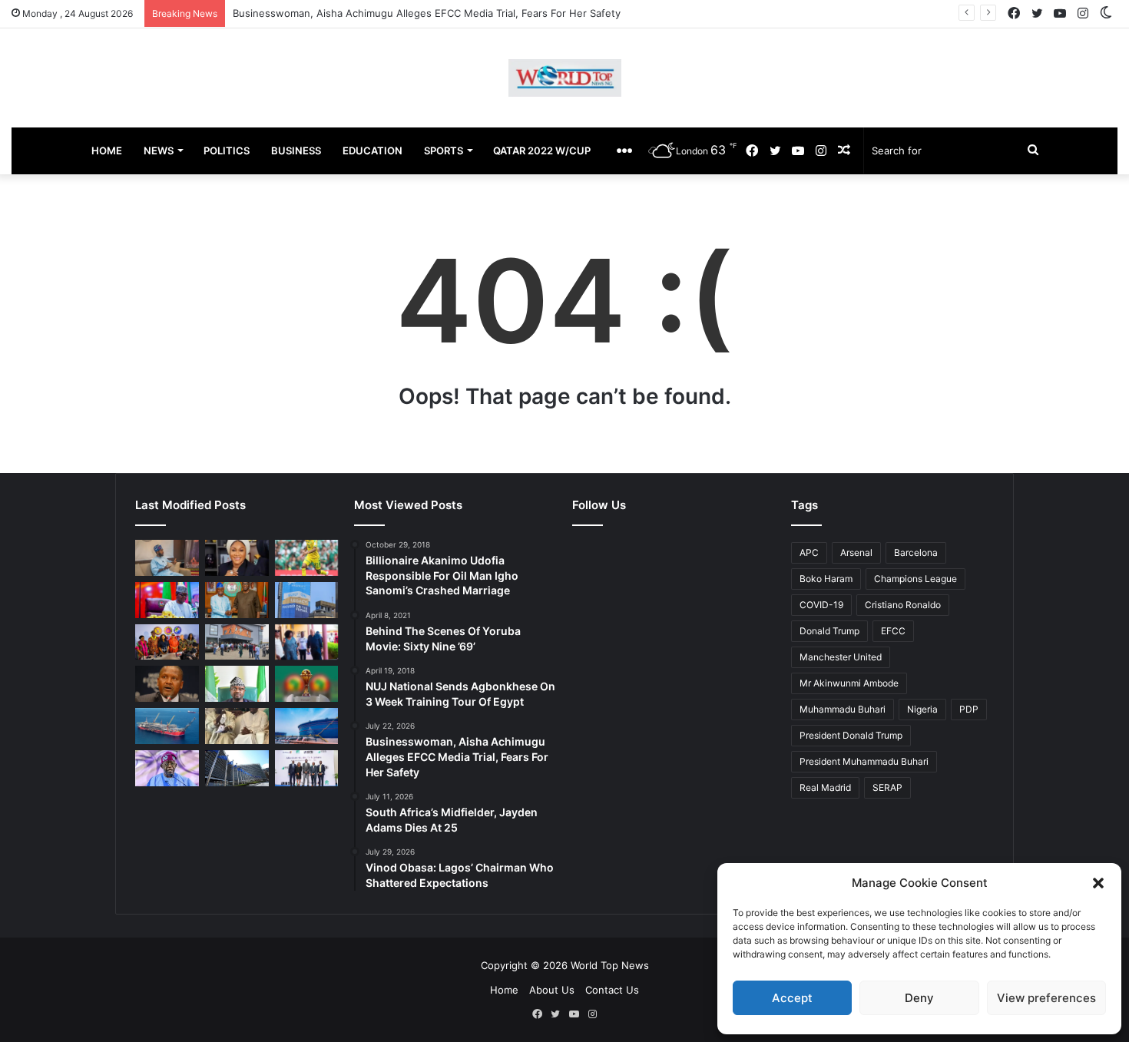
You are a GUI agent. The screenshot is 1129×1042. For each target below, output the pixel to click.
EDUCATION (372, 150)
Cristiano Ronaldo (903, 604)
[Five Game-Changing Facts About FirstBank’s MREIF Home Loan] (307, 768)
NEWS (159, 150)
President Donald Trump (851, 735)
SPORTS (443, 150)
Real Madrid (825, 787)
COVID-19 (821, 604)
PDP (968, 709)
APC (809, 552)
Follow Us (599, 505)
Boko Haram (826, 578)
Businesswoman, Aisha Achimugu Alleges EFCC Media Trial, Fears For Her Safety (427, 13)
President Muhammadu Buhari (864, 761)
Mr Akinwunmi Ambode (849, 683)
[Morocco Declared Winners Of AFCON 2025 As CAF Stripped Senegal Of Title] (307, 684)
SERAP (887, 787)
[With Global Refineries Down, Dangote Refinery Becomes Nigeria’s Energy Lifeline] (307, 726)
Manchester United (841, 657)
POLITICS (227, 150)
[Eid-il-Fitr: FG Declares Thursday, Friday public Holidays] (237, 684)
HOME (106, 150)
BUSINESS (296, 150)
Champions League (915, 578)
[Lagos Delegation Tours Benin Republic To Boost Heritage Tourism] (307, 642)
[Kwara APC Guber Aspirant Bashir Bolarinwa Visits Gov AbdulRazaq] (237, 600)
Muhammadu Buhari (843, 709)
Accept (792, 998)
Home (504, 990)
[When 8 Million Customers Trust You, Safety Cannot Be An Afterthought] (307, 600)
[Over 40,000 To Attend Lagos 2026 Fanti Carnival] (167, 642)
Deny (919, 998)
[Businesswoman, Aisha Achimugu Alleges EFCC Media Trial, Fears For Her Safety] (237, 558)
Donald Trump (829, 631)
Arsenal (856, 552)
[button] (1098, 883)
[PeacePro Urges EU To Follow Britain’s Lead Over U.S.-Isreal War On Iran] (237, 768)
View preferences (1046, 998)
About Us (551, 990)
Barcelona (916, 552)
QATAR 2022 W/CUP (542, 150)
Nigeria (922, 709)
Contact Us (612, 990)
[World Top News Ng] (564, 78)
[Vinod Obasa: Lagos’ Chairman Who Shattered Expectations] (167, 558)
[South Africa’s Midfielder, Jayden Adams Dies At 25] (307, 558)
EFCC (893, 631)
